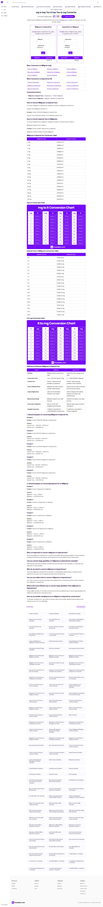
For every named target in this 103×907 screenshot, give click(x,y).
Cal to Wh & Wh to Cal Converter (54, 620)
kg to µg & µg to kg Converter (36, 745)
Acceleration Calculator (35, 774)
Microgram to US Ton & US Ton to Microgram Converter (76, 663)
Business (59, 886)
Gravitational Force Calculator (76, 780)
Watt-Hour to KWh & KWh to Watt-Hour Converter (56, 825)
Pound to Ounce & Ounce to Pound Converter (36, 715)
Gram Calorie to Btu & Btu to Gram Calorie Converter (56, 840)
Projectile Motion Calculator (36, 768)
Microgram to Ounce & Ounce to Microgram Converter (36, 723)
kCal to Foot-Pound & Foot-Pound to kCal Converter (55, 818)
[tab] (15, 6)
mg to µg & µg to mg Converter (76, 648)
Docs (36, 888)
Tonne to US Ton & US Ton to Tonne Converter (56, 685)
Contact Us (83, 893)
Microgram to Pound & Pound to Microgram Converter (76, 723)
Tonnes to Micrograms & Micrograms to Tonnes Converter (35, 761)
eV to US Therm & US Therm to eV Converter (76, 789)
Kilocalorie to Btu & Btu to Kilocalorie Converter (35, 825)
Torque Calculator (33, 613)
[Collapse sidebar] (8, 2)
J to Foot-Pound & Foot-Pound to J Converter (56, 634)
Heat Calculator (73, 774)
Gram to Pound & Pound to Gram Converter (55, 701)
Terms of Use (83, 888)
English (13, 883)
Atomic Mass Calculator (75, 613)
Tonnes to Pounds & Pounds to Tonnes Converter (56, 753)
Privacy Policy (83, 886)
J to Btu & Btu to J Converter (76, 853)
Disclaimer (82, 891)
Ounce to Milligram (72, 75)
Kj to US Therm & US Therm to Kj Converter (56, 627)
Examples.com (63, 20)
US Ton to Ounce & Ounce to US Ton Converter (36, 685)
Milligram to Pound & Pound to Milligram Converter (36, 656)
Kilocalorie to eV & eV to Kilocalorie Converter (75, 825)
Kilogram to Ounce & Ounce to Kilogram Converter (36, 738)
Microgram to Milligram (33, 72)
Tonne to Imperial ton (33, 82)
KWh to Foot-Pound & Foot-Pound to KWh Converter (56, 796)
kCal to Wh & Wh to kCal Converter (55, 833)
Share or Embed (69, 16)
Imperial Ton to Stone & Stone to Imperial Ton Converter (36, 678)
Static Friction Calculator (55, 759)
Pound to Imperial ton (53, 88)
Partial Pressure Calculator (75, 752)
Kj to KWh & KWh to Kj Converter (74, 847)
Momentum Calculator (74, 759)
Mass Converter (73, 715)
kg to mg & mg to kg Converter (56, 745)
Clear (43, 53)
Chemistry (14, 888)
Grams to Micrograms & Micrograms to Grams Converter (55, 731)
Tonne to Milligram (32, 69)
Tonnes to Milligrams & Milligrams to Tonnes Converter (37, 642)
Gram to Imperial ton (72, 82)
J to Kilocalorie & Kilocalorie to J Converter (36, 869)
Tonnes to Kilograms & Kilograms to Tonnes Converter (76, 796)
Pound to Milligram (52, 75)
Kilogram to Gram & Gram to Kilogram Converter (36, 708)
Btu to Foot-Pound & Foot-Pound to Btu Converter (55, 780)
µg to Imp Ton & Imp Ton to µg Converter (56, 663)
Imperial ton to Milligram (53, 72)
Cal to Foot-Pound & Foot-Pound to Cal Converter (75, 833)
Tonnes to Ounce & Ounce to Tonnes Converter (76, 746)
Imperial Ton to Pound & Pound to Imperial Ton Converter (56, 670)
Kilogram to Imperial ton (53, 82)
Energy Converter (53, 774)
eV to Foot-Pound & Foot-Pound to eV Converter (55, 789)
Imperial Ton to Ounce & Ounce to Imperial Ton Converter (76, 670)
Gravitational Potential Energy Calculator (36, 649)
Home (52, 9)
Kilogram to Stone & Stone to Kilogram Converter (76, 738)
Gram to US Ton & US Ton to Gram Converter (36, 701)
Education (59, 888)
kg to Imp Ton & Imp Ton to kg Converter (56, 694)
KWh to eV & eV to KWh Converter (74, 804)
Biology (36, 886)
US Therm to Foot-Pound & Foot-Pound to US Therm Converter (35, 781)
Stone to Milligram (32, 75)
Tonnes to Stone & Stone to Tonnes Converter (36, 753)
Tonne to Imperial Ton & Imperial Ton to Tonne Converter (75, 686)
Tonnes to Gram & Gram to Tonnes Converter (75, 701)
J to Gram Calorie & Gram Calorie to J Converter (55, 869)
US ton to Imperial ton (73, 85)
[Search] (98, 2)
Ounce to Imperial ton (72, 88)
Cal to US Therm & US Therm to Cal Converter (36, 840)
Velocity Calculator (73, 768)
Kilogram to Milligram (52, 69)
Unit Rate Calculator (54, 613)
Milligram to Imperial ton (33, 85)
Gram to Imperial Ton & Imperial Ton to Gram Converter (76, 694)
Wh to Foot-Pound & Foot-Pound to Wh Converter (35, 811)
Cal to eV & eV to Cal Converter (76, 839)
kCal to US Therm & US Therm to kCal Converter (76, 818)
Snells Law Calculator (54, 648)
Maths (13, 886)
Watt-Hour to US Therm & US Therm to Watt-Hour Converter (56, 811)
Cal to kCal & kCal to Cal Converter (35, 627)
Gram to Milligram (71, 69)
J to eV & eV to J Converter (35, 861)
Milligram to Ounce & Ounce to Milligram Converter (56, 656)
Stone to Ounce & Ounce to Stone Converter (75, 708)
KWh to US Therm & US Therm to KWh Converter (36, 804)
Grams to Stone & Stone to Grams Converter (55, 708)
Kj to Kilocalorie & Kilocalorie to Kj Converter (56, 854)
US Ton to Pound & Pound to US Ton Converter (57, 678)
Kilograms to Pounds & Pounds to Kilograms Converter (56, 738)
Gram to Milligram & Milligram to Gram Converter (76, 730)
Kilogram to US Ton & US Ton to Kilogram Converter (37, 694)
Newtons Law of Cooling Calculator (35, 620)
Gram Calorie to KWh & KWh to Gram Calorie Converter (76, 620)
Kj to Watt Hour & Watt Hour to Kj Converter (36, 634)
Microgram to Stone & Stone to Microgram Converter (56, 723)
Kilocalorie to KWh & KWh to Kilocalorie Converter (36, 833)
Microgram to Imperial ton (54, 85)
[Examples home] (18, 902)
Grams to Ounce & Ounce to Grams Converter (36, 730)
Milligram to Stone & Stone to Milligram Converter (76, 656)
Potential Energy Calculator (56, 641)
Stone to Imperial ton (33, 88)
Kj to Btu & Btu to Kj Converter (56, 846)
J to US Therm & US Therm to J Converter (76, 634)
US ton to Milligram (72, 72)
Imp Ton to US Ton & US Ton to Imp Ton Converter (36, 670)
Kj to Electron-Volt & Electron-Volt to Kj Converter (76, 627)
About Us (82, 883)
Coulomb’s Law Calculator (55, 768)
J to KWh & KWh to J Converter (56, 861)
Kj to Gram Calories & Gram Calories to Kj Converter (35, 854)
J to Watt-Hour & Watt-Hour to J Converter (76, 861)
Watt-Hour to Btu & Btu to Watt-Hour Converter (76, 811)
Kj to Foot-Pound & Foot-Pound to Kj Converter (36, 847)
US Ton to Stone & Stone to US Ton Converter (76, 678)
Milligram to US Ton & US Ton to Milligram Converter (36, 663)
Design (59, 883)
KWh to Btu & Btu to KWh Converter (55, 804)
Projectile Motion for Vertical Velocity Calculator (76, 642)
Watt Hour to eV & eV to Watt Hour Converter (36, 818)
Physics (30, 606)
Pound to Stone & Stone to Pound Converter (55, 715)
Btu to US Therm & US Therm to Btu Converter (36, 789)
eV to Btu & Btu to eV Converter (36, 796)
